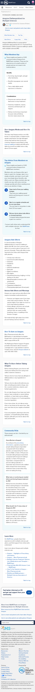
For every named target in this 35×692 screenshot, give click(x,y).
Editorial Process (24, 657)
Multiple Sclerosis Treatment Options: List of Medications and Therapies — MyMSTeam (18, 561)
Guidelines (22, 655)
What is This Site (24, 651)
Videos (3, 653)
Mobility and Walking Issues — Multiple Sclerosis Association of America (17, 575)
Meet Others (29, 7)
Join (33, 4)
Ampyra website (23, 349)
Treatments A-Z (5, 11)
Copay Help (17, 39)
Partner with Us (23, 661)
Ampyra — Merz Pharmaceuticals (17, 557)
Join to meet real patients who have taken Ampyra (18, 29)
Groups (21, 7)
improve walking (9, 144)
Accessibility (22, 659)
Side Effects (7, 39)
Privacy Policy (5, 669)
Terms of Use (5, 667)
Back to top (27, 121)
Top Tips (20, 35)
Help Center (5, 657)
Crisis (2, 659)
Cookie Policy (5, 671)
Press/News (22, 663)
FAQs (25, 39)
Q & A (15, 7)
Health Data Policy (6, 673)
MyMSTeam (12, 2)
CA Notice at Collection (8, 679)
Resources (8, 7)
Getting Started (23, 653)
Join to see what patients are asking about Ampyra (16, 618)
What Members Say (9, 35)
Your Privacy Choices (6, 676)
